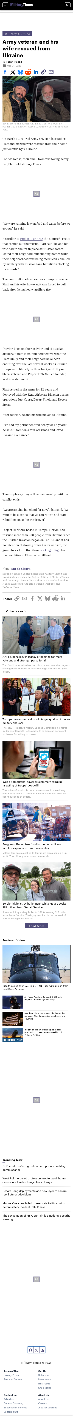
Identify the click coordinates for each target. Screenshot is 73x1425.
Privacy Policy (11, 1375)
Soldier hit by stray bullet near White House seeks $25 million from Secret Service (34, 905)
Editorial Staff (11, 1411)
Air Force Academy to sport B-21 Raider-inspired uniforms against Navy (43, 998)
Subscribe (43, 1375)
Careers (42, 1403)
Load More (36, 925)
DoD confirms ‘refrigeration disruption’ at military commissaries (34, 1168)
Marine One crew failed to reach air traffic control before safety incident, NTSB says (33, 1205)
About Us (43, 1399)
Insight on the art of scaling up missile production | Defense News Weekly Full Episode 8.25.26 (43, 1032)
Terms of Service (13, 1379)
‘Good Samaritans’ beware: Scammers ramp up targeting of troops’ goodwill (32, 783)
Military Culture (17, 34)
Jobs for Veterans (47, 1407)
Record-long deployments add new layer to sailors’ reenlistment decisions (34, 1193)
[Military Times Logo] (21, 5)
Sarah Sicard (14, 61)
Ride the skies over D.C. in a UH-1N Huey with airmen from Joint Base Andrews (35, 987)
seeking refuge (50, 550)
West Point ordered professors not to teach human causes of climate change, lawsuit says (34, 1180)
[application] (36, 964)
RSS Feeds (44, 1383)
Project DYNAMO (31, 238)
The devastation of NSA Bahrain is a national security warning (36, 1217)
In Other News (12, 611)
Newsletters (44, 1379)
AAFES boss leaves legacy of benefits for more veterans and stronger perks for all (32, 658)
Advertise (9, 1399)
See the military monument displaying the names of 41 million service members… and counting (44, 1016)
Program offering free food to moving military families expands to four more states (31, 846)
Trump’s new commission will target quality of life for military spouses (36, 721)
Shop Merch (45, 1387)
